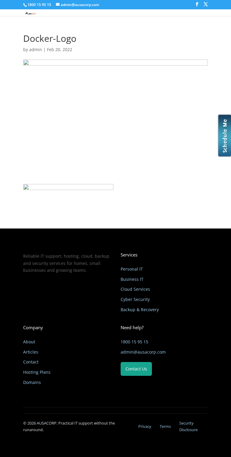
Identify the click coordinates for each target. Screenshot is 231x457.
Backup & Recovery (140, 309)
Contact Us (136, 369)
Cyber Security (135, 299)
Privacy (144, 426)
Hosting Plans (37, 372)
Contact (30, 362)
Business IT (132, 279)
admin (35, 49)
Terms (165, 426)
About (29, 342)
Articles (30, 352)
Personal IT (132, 269)
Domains (32, 382)
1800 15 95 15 (134, 342)
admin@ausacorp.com (143, 352)
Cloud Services (135, 289)
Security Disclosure (188, 426)
